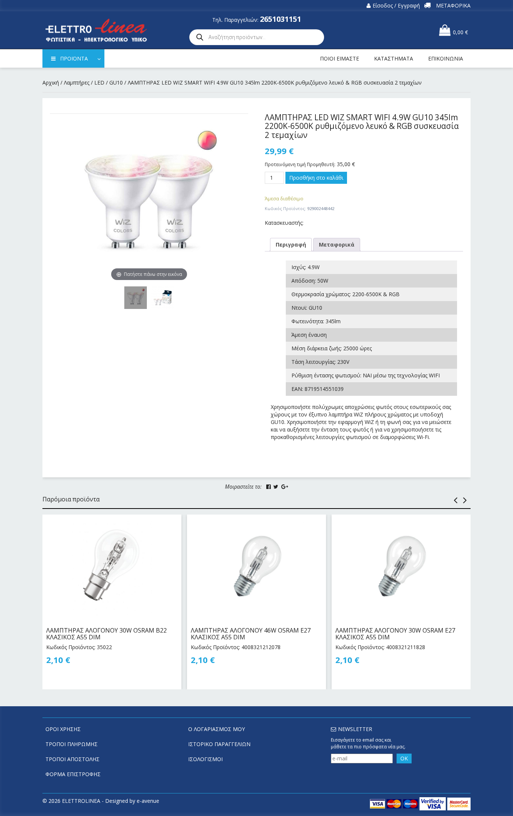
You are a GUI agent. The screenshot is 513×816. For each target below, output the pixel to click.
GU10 (116, 82)
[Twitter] (275, 487)
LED (99, 82)
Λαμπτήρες (76, 82)
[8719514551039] (162, 297)
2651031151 (280, 19)
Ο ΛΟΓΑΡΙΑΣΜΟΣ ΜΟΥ (216, 729)
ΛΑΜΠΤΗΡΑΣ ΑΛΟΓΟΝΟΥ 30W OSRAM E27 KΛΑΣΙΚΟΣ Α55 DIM (395, 633)
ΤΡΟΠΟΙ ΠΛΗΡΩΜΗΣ (71, 744)
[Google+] (284, 487)
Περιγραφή (291, 244)
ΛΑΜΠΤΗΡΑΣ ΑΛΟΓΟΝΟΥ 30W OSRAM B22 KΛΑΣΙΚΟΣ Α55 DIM (106, 633)
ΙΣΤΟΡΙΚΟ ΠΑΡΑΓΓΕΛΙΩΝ (219, 744)
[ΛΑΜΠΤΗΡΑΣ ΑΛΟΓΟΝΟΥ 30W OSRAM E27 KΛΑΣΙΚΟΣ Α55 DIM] (401, 567)
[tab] (291, 244)
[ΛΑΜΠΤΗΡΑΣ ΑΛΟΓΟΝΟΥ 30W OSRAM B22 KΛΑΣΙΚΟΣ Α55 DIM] (112, 567)
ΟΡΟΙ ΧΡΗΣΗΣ (63, 729)
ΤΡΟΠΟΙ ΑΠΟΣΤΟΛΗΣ (72, 759)
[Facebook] (268, 487)
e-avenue (148, 800)
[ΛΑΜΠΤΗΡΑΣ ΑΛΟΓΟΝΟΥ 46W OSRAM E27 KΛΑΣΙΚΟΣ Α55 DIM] (256, 567)
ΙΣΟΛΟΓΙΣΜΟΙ (205, 759)
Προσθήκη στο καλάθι (316, 177)
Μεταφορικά (337, 244)
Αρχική (50, 82)
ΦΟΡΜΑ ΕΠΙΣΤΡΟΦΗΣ (73, 774)
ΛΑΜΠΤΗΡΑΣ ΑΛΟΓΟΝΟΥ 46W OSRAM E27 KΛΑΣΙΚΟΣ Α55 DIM (251, 633)
